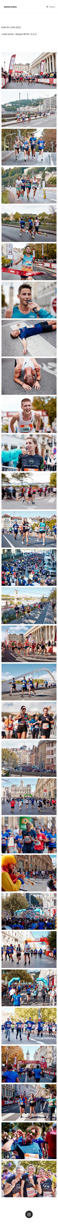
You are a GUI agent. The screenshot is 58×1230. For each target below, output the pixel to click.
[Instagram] (29, 1214)
